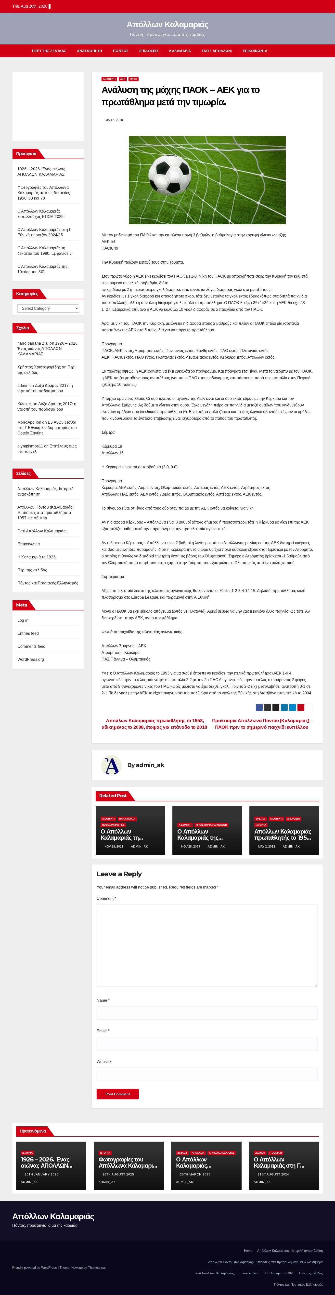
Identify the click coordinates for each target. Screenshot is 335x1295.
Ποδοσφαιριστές (113, 824)
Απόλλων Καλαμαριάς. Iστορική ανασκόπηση (290, 1251)
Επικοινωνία (255, 51)
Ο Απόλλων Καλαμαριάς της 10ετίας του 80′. (197, 837)
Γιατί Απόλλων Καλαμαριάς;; (42, 531)
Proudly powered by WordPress (35, 1267)
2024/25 (182, 1152)
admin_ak (150, 765)
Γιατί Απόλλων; (217, 51)
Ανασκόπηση (89, 51)
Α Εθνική (109, 79)
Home (248, 1251)
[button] (310, 51)
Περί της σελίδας (49, 51)
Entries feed (28, 633)
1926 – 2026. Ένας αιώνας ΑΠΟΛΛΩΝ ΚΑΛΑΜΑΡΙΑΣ (47, 348)
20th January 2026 (42, 1174)
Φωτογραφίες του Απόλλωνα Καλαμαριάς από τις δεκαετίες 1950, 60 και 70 (43, 192)
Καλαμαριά (180, 51)
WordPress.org (30, 659)
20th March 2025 (195, 1174)
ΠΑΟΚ (133, 79)
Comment (106, 898)
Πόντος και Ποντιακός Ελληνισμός (47, 583)
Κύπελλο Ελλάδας (221, 1152)
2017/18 (260, 818)
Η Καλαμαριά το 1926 (36, 557)
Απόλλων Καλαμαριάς (167, 24)
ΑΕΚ (122, 79)
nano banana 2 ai (33, 343)
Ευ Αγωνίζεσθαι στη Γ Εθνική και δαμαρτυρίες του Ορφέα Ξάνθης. (47, 427)
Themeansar (96, 1267)
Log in (22, 620)
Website (104, 1062)
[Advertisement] (54, 105)
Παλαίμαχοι (127, 818)
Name (103, 1000)
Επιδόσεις (149, 51)
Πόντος (121, 51)
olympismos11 (30, 446)
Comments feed (31, 646)
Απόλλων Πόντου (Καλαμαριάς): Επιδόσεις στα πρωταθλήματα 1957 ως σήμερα (46, 512)
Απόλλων (293, 818)
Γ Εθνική (276, 1152)
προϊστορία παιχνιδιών (211, 824)
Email (103, 1031)
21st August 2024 (274, 1174)
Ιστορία (261, 824)
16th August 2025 (119, 1174)
